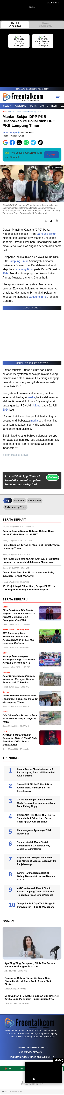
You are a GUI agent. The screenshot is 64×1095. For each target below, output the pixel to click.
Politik (33, 106)
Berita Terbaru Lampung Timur (28, 112)
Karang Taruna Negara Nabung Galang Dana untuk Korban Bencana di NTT (19, 659)
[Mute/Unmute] (34, 1079)
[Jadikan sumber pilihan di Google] (6, 144)
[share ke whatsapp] (27, 144)
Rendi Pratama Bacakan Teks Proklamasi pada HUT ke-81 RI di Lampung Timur (20, 699)
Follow (52, 477)
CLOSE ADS (53, 3)
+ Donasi (51, 154)
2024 (6, 273)
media (31, 397)
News (6, 106)
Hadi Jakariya (10, 132)
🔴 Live (8, 1068)
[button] (46, 221)
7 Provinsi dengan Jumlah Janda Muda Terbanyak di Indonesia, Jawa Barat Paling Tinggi (36, 803)
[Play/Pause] (28, 1079)
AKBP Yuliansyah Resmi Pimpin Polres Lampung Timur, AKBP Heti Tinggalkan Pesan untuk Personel (35, 891)
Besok (45, 24)
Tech (54, 106)
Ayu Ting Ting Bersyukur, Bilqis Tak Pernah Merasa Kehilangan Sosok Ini (29, 965)
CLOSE (58, 1060)
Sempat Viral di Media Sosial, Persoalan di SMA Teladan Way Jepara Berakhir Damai (33, 845)
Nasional (20, 106)
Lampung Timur (46, 233)
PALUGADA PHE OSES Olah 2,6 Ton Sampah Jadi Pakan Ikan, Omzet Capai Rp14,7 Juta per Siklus (36, 818)
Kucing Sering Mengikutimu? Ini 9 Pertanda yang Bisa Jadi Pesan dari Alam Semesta (36, 772)
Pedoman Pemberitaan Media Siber (30, 1057)
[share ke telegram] (34, 144)
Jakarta (36, 405)
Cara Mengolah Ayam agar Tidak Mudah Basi (34, 832)
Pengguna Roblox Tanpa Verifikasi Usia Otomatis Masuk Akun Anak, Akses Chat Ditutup (27, 981)
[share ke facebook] (13, 144)
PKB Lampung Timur (15, 507)
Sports (44, 106)
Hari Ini (15, 24)
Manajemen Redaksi (30, 1052)
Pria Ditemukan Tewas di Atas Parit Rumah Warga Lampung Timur (20, 718)
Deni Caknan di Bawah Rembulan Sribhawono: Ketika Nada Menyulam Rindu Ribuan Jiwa (31, 997)
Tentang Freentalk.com (30, 1047)
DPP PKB (19, 500)
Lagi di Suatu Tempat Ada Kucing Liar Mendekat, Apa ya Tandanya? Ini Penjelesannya (36, 861)
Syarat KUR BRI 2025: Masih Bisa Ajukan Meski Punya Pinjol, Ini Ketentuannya (34, 787)
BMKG (61, 55)
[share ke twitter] (20, 144)
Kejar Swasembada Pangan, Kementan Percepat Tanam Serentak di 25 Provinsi (19, 679)
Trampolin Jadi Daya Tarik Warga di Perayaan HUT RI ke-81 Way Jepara (36, 905)
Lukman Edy (34, 500)
